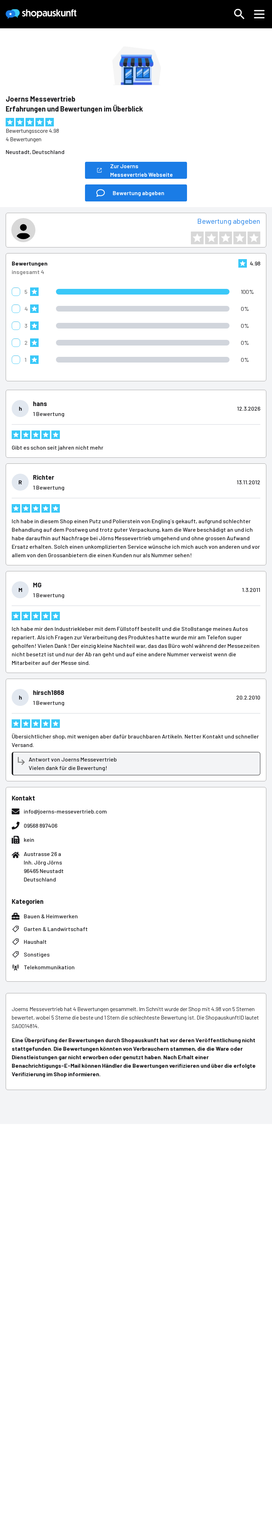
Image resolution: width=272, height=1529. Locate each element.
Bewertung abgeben (228, 221)
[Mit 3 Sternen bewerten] (225, 238)
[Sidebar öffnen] (259, 14)
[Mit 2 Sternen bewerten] (211, 238)
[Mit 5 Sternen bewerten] (254, 238)
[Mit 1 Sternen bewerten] (197, 238)
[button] (239, 14)
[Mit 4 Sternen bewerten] (239, 238)
